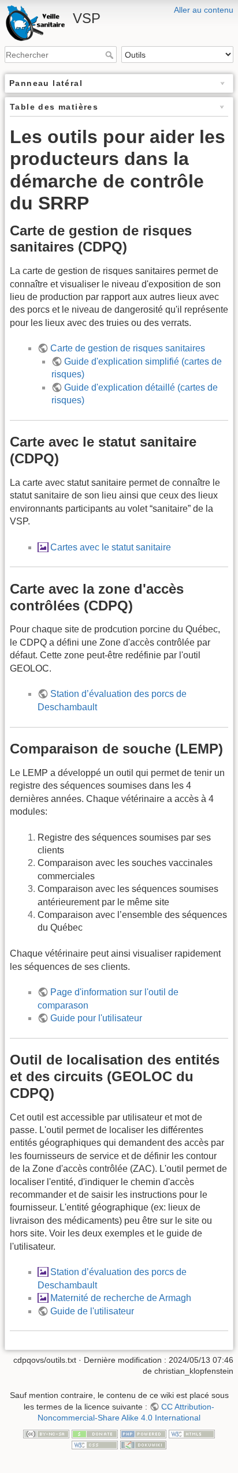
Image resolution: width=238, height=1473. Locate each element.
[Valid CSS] (95, 1444)
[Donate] (95, 1433)
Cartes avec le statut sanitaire (110, 547)
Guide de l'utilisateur (92, 1311)
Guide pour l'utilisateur (96, 1018)
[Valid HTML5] (192, 1433)
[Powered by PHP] (143, 1433)
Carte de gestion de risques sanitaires (127, 348)
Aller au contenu (203, 9)
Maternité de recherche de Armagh (120, 1298)
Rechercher (110, 55)
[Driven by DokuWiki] (143, 1444)
